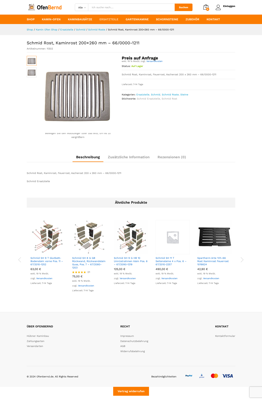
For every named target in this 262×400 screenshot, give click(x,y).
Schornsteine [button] (167, 19)
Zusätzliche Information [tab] (129, 157)
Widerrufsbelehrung (132, 351)
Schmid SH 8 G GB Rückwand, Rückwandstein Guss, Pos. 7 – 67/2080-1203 (89, 263)
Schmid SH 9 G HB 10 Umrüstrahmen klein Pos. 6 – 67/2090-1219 (131, 261)
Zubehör (192, 19)
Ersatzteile (142, 94)
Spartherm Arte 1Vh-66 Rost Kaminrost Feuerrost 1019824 (213, 261)
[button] (43, 252)
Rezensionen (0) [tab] (172, 157)
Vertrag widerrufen (131, 391)
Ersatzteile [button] (108, 19)
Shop (31, 19)
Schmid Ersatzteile (148, 98)
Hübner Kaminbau (38, 335)
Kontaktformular (225, 335)
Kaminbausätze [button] (80, 19)
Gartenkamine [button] (137, 19)
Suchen (183, 7)
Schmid (155, 94)
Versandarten (35, 346)
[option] (47, 255)
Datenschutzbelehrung (134, 341)
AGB (122, 346)
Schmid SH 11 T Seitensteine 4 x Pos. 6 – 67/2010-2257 (171, 261)
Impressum (127, 335)
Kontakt (213, 19)
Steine (184, 94)
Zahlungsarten (35, 341)
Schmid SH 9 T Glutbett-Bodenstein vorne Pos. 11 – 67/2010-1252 (46, 261)
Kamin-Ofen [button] (51, 19)
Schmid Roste (170, 94)
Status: (126, 66)
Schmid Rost (169, 98)
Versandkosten (154, 61)
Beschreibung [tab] (88, 157)
